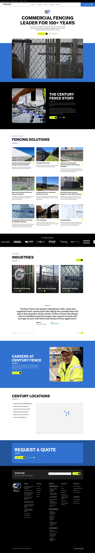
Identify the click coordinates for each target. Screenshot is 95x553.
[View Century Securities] (80, 548)
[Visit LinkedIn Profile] (82, 548)
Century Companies (77, 499)
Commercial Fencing (53, 486)
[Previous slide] (78, 333)
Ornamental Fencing (28, 490)
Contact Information (77, 486)
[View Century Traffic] (78, 548)
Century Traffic (76, 501)
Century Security (76, 503)
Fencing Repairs (27, 513)
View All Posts (63, 490)
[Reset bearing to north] (82, 407)
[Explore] (23, 158)
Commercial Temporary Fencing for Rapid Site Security (28, 510)
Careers (38, 494)
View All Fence (27, 517)
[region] (59, 418)
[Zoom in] (82, 404)
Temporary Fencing (52, 528)
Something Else (27, 515)
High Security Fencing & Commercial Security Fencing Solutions (28, 494)
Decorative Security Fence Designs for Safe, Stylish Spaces (29, 505)
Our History (39, 492)
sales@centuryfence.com (78, 488)
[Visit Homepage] (17, 485)
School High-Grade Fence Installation (53, 497)
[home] (7, 4)
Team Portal (63, 492)
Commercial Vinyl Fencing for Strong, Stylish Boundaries (29, 487)
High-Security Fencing (53, 509)
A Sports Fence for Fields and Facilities (53, 494)
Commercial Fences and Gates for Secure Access (28, 502)
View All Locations (76, 492)
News (62, 486)
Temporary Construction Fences (53, 531)
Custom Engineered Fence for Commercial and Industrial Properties (53, 501)
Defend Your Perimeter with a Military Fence (53, 512)
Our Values (39, 490)
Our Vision (38, 486)
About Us (38, 496)
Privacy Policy (63, 500)
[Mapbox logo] (39, 433)
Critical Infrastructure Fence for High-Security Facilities (53, 523)
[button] (33, 4)
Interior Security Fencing (53, 506)
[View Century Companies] (75, 548)
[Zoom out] (82, 405)
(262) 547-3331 (76, 490)
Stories (62, 488)
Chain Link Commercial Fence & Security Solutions (28, 498)
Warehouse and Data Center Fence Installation (53, 490)
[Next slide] (81, 333)
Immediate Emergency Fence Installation (53, 539)
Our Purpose (39, 488)
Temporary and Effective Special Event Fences (53, 534)
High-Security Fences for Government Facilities (52, 518)
